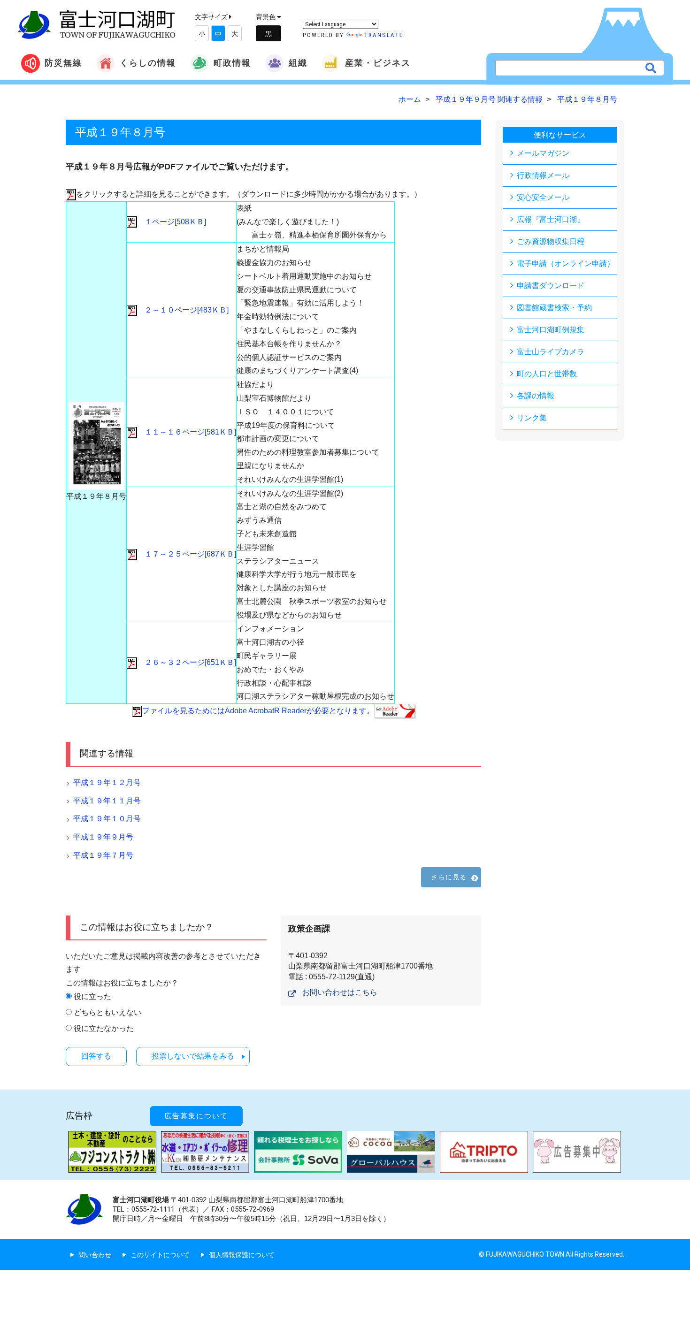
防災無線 (63, 63)
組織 (298, 63)
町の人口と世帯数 (547, 374)
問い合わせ (94, 1255)
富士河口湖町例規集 (550, 330)
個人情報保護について (242, 1255)
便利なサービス (560, 135)
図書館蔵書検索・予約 (554, 308)
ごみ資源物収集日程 (550, 241)
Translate (383, 34)
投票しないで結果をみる (193, 1056)
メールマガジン (543, 153)
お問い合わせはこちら (339, 992)
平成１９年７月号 (103, 855)
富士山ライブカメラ (550, 352)
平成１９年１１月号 (107, 801)
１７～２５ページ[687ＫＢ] (186, 554)
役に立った (92, 996)
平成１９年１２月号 (107, 782)
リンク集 (532, 418)
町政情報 (232, 63)
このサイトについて (160, 1255)
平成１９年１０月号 (107, 819)
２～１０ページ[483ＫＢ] (183, 310)
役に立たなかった (104, 1028)
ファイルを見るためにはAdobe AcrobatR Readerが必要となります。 (258, 711)
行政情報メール (543, 175)
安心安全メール (543, 197)
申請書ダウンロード (550, 286)
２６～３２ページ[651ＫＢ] (186, 662)
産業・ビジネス (378, 63)
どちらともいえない (107, 1012)
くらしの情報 (148, 63)
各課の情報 (535, 396)
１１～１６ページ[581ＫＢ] (186, 432)
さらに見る (449, 877)
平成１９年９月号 (103, 837)
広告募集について (196, 1116)
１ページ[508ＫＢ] (171, 222)
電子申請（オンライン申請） (565, 263)
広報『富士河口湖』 (550, 219)
